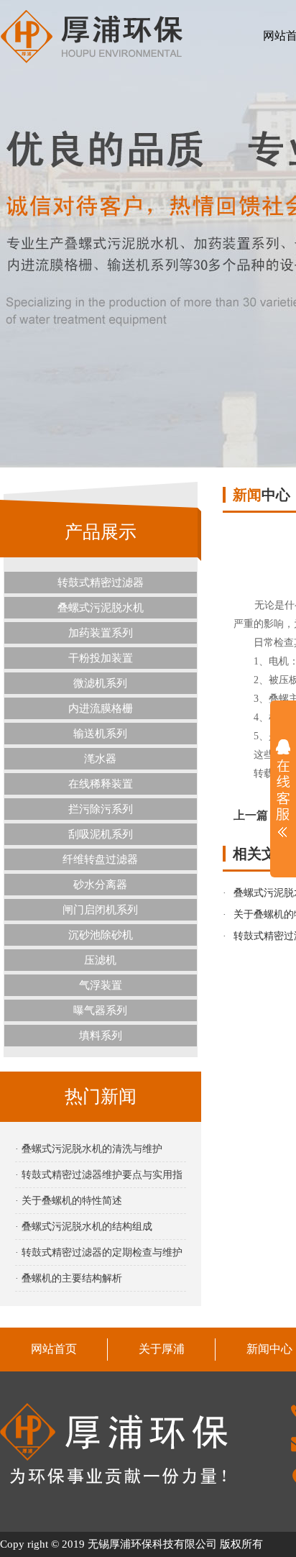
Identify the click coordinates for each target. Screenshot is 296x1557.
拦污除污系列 (100, 809)
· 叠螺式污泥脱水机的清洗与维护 (88, 1148)
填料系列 (100, 1035)
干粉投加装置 (100, 658)
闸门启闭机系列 (100, 910)
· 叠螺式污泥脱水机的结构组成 (83, 1226)
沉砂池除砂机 (100, 935)
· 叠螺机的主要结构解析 (68, 1278)
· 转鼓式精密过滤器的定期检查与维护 (98, 1252)
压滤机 (100, 960)
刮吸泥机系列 (100, 834)
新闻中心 (269, 1349)
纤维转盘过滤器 (100, 859)
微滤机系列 (100, 683)
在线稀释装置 (100, 784)
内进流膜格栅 (100, 708)
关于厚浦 (162, 1349)
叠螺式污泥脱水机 (100, 607)
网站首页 (54, 1349)
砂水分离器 (100, 884)
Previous (25, 234)
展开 (283, 788)
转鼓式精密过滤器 (100, 582)
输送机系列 (100, 733)
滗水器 (100, 758)
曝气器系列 (100, 1010)
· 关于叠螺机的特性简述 (68, 1200)
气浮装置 (100, 985)
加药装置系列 (100, 633)
